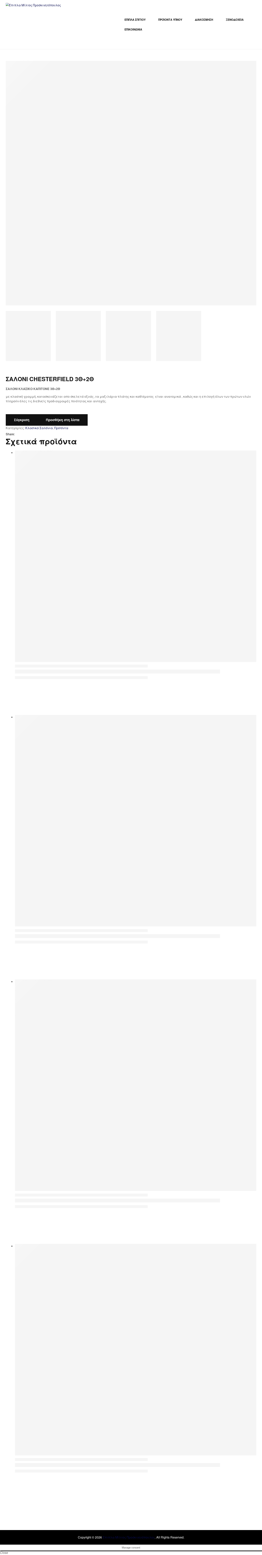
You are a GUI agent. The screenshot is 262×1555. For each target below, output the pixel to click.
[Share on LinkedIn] (28, 434)
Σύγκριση (21, 420)
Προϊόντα (61, 428)
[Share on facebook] (18, 434)
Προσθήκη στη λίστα (62, 420)
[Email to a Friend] (32, 434)
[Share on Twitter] (23, 434)
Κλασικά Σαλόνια (39, 428)
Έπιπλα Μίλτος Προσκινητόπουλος (129, 1537)
